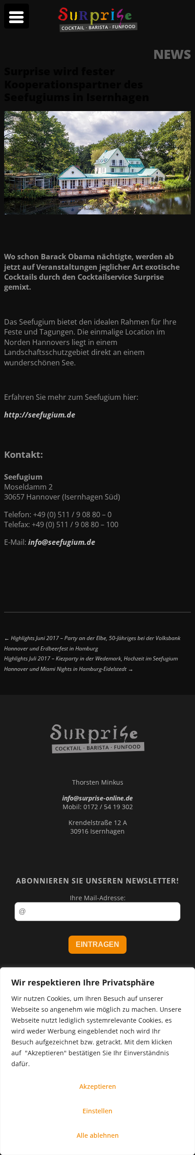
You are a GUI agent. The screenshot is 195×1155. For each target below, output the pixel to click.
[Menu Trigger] (16, 16)
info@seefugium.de (61, 542)
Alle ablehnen (98, 1135)
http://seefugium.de (39, 415)
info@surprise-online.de (97, 798)
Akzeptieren (97, 1086)
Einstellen (97, 1110)
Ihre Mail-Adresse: (98, 897)
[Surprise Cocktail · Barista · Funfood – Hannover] (97, 29)
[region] (97, 1061)
